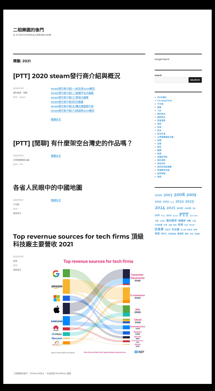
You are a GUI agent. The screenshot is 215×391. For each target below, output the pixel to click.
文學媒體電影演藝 (21, 160)
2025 (170, 207)
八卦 (159, 110)
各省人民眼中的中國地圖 (47, 187)
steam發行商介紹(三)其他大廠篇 (69, 97)
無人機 (183, 230)
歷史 (159, 147)
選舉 (187, 234)
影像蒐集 (161, 120)
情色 (159, 123)
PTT (21, 164)
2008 (179, 194)
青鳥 (191, 234)
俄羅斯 (182, 220)
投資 (15, 261)
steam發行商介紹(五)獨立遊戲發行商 (72, 106)
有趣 (159, 143)
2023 (189, 201)
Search (158, 75)
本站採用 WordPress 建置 (59, 373)
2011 (166, 201)
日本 (186, 225)
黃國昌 (197, 234)
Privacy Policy (37, 373)
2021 (15, 97)
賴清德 (180, 233)
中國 (156, 221)
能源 (159, 153)
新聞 (159, 140)
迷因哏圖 (161, 173)
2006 (158, 195)
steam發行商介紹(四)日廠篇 (67, 101)
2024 (160, 207)
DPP (157, 215)
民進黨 (159, 229)
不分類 (16, 204)
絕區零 (189, 230)
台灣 (165, 225)
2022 (179, 201)
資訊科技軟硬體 (164, 166)
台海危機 (158, 225)
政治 (159, 130)
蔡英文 (164, 234)
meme (175, 216)
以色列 (162, 221)
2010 (158, 201)
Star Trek (193, 216)
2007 (168, 195)
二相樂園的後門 (28, 30)
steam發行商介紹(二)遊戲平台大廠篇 (72, 93)
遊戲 (25, 92)
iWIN (168, 215)
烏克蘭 (175, 229)
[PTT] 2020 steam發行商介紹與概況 (66, 76)
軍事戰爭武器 (163, 170)
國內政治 (161, 113)
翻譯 (159, 150)
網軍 (195, 230)
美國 (157, 233)
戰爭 (175, 225)
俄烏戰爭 (171, 220)
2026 (180, 208)
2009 (191, 194)
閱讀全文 (56, 119)
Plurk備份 (162, 97)
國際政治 (161, 117)
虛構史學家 (162, 156)
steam (23, 97)
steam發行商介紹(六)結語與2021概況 (72, 110)
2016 (172, 202)
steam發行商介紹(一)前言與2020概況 (73, 88)
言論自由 (172, 233)
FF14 (163, 216)
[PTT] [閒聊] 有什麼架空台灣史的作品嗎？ (73, 143)
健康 (159, 107)
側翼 (189, 221)
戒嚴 (170, 225)
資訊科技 (161, 163)
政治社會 (161, 133)
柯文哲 (192, 225)
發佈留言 (17, 213)
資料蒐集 (17, 92)
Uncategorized (164, 100)
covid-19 (190, 208)
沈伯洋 (168, 229)
